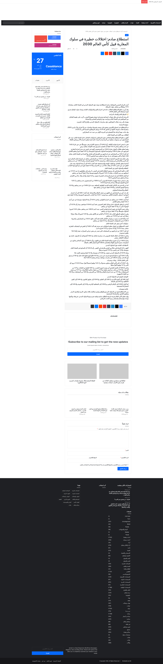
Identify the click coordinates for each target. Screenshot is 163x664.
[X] (122, 53)
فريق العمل (49, 661)
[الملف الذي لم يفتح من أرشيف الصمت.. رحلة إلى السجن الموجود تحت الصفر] (76, 402)
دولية (129, 608)
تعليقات (37, 80)
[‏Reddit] (106, 53)
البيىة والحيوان (126, 561)
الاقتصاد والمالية (126, 555)
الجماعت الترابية (75, 493)
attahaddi (123, 48)
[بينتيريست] (110, 53)
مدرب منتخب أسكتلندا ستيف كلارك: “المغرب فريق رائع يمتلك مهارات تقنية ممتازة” (119, 410)
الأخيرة (48, 80)
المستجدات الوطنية (125, 587)
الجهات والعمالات (75, 496)
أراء (122, 31)
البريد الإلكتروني (124, 457)
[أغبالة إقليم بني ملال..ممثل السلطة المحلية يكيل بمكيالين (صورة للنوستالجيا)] (56, 124)
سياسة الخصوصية (36, 661)
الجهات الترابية (67, 493)
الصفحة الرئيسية (57, 661)
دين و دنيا (128, 611)
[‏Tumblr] (114, 53)
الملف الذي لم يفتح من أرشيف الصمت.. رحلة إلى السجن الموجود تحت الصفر (77, 410)
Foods (127, 527)
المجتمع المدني (126, 574)
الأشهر (58, 80)
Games (127, 532)
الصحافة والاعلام (75, 499)
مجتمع (128, 629)
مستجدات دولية (126, 635)
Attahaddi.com (126, 661)
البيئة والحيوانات (123, 529)
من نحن (43, 661)
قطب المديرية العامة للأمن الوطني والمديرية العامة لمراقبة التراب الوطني (55, 172)
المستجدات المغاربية (125, 584)
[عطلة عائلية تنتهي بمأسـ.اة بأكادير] (102, 501)
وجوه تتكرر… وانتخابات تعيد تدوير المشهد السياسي (41, 170)
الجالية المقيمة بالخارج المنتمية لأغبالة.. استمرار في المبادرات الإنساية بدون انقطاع (42, 115)
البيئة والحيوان (126, 558)
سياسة (103, 22)
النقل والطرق (126, 590)
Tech (128, 519)
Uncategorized (126, 521)
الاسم (127, 450)
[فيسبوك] (127, 53)
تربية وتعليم (127, 592)
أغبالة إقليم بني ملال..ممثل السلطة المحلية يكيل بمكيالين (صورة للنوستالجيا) (43, 124)
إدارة (129, 548)
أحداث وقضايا (145, 22)
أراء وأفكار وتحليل (125, 545)
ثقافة (129, 600)
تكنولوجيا (116, 22)
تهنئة (129, 598)
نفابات (128, 637)
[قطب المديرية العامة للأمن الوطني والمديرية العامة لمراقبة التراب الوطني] (54, 163)
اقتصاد (137, 22)
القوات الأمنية (76, 502)
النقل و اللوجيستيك (67, 502)
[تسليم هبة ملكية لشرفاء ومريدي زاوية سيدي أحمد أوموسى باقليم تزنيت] (86, 496)
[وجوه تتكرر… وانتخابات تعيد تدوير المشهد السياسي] (40, 163)
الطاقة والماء (127, 569)
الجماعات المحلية (66, 490)
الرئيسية (125, 31)
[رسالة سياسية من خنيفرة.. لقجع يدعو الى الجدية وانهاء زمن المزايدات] (102, 491)
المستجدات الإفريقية (156, 22)
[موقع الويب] (116, 319)
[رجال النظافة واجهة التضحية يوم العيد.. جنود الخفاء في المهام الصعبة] (98, 402)
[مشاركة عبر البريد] (92, 306)
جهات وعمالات (126, 603)
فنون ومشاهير (96, 22)
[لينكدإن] (118, 53)
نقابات (128, 640)
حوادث (132, 22)
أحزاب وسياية (126, 540)
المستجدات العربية (125, 582)
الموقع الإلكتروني (93, 457)
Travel (127, 534)
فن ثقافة (128, 624)
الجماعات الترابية (126, 563)
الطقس (128, 571)
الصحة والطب (124, 22)
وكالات (128, 642)
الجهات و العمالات (66, 496)
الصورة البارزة (67, 499)
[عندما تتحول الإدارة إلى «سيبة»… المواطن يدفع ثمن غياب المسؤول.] (40, 144)
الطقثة (60, 499)
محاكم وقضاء (127, 632)
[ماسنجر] (102, 53)
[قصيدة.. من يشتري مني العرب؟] (56, 99)
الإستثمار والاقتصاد (125, 553)
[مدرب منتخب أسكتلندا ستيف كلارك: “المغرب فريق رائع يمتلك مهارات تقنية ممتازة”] (119, 402)
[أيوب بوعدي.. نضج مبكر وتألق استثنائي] (94, 501)
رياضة (128, 613)
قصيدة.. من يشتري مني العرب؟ (42, 96)
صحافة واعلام (126, 621)
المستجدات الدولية (125, 579)
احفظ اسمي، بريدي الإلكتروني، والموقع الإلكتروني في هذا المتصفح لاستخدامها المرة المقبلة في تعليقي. (103, 464)
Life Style (127, 516)
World (128, 524)
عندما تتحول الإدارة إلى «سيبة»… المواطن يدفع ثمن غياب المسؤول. (41, 151)
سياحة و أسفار (126, 616)
